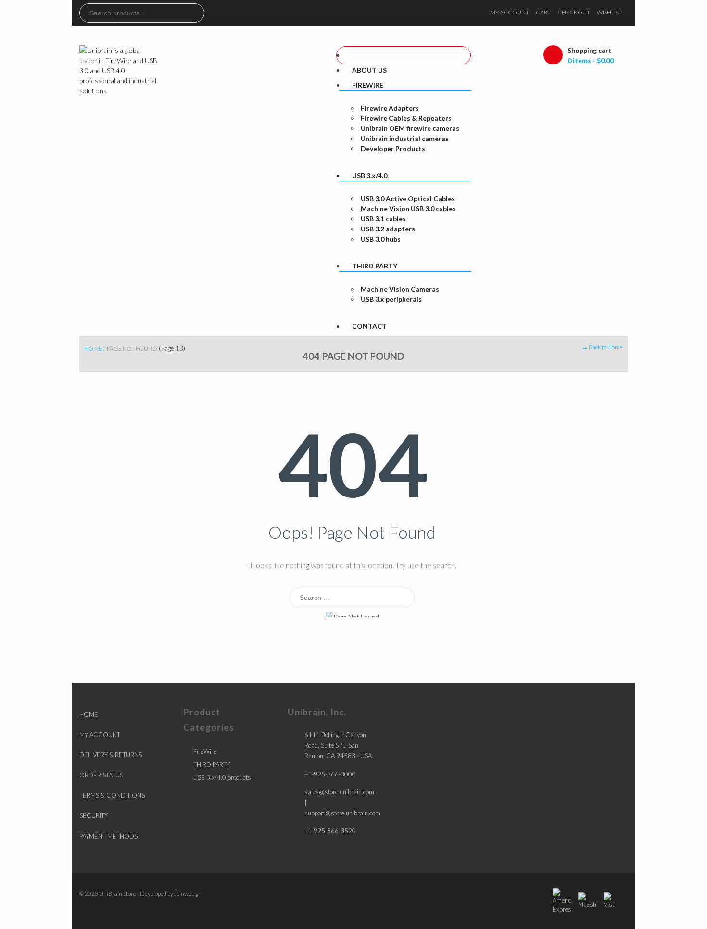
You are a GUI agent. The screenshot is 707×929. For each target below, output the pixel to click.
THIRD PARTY (211, 764)
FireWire (204, 751)
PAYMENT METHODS (108, 836)
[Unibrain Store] (119, 69)
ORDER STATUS (101, 775)
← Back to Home (602, 347)
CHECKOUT (573, 12)
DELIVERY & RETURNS (110, 755)
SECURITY (93, 815)
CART (543, 12)
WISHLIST (609, 12)
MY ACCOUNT (509, 12)
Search (196, 13)
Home (93, 348)
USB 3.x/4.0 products (222, 777)
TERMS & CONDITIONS (112, 795)
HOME (88, 714)
